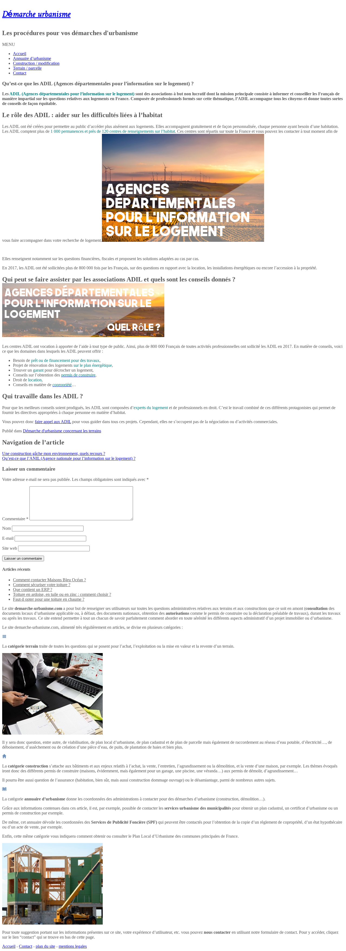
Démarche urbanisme (36, 14)
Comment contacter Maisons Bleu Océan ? (49, 580)
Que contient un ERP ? (32, 589)
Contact (19, 73)
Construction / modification (36, 63)
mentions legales (73, 946)
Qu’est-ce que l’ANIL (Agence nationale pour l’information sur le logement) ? (68, 458)
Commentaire (15, 519)
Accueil (19, 53)
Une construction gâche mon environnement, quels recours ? (53, 453)
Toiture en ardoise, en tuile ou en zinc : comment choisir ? (62, 594)
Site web (9, 548)
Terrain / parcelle (27, 68)
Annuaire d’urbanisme (32, 58)
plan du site (45, 946)
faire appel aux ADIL (53, 421)
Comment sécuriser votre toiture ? (41, 584)
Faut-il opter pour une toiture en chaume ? (48, 599)
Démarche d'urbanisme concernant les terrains (62, 431)
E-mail (8, 538)
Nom (6, 528)
